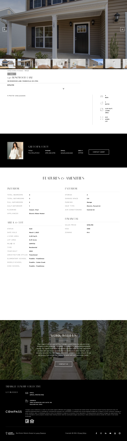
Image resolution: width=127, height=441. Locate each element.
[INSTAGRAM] (101, 433)
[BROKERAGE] (119, 433)
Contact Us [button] (63, 364)
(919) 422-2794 (50, 153)
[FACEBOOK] (96, 433)
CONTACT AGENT (99, 152)
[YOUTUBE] (110, 433)
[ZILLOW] (115, 433)
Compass (68, 409)
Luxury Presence (41, 433)
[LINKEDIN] (105, 433)
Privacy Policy (82, 433)
